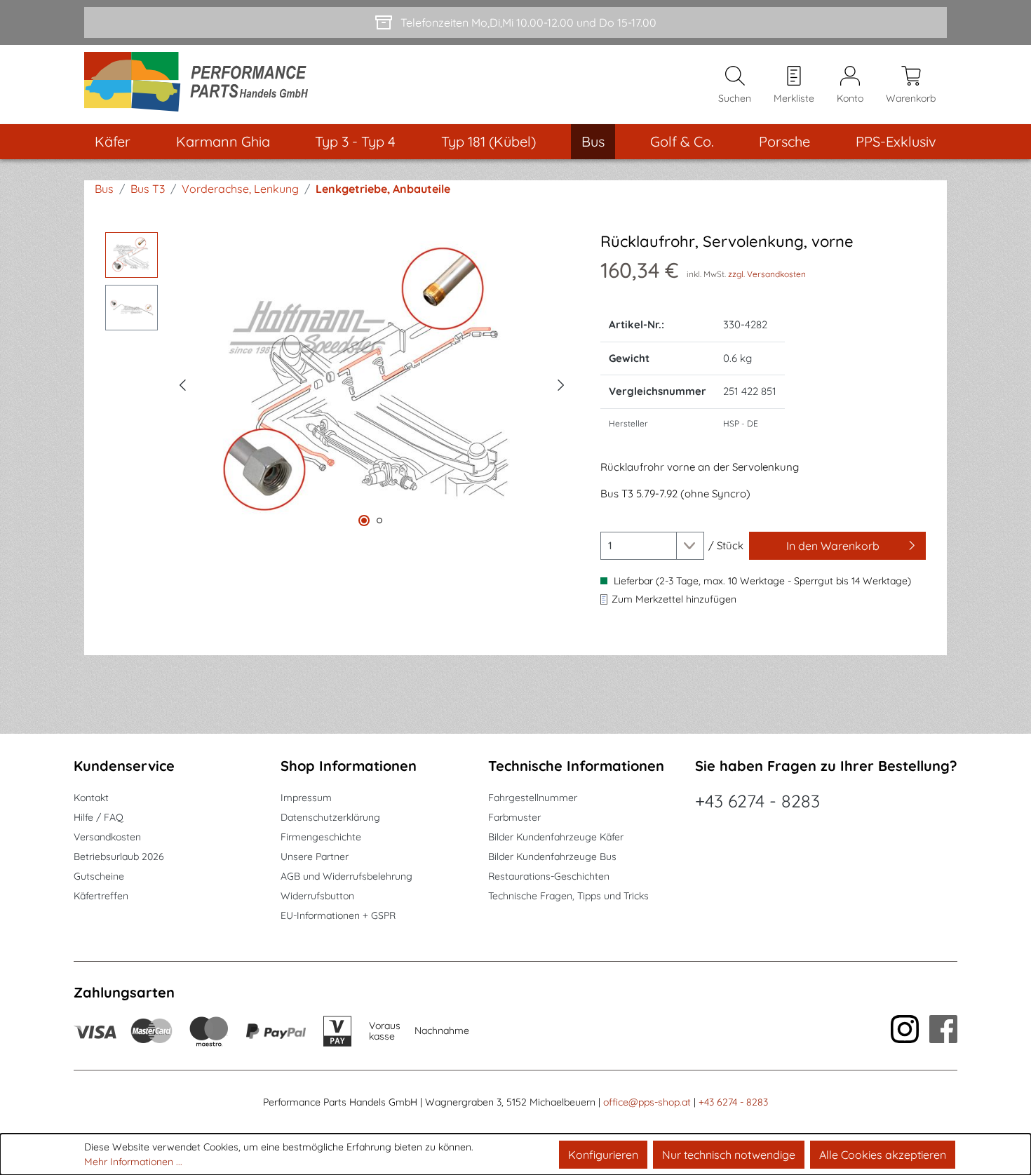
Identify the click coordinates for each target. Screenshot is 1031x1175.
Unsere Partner (315, 856)
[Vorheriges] (182, 383)
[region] (338, 383)
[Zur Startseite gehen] (201, 84)
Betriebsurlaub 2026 (119, 856)
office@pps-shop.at (647, 1102)
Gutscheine (99, 876)
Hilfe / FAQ (98, 817)
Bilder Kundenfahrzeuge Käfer (556, 837)
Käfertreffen (101, 895)
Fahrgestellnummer (532, 797)
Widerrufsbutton (317, 895)
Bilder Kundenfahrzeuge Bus (552, 856)
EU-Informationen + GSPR (338, 915)
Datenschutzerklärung (330, 817)
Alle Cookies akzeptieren (882, 1155)
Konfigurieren (603, 1155)
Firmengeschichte (321, 837)
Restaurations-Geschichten (548, 876)
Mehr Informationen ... (133, 1161)
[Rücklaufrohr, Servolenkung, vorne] (372, 383)
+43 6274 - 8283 (757, 801)
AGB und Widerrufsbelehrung (346, 876)
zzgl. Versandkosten (767, 274)
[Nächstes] (561, 383)
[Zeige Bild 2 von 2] (379, 520)
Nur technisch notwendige (728, 1155)
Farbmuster (514, 817)
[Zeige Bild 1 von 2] (364, 520)
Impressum (306, 797)
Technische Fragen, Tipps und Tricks (568, 895)
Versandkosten (107, 837)
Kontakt (91, 797)
